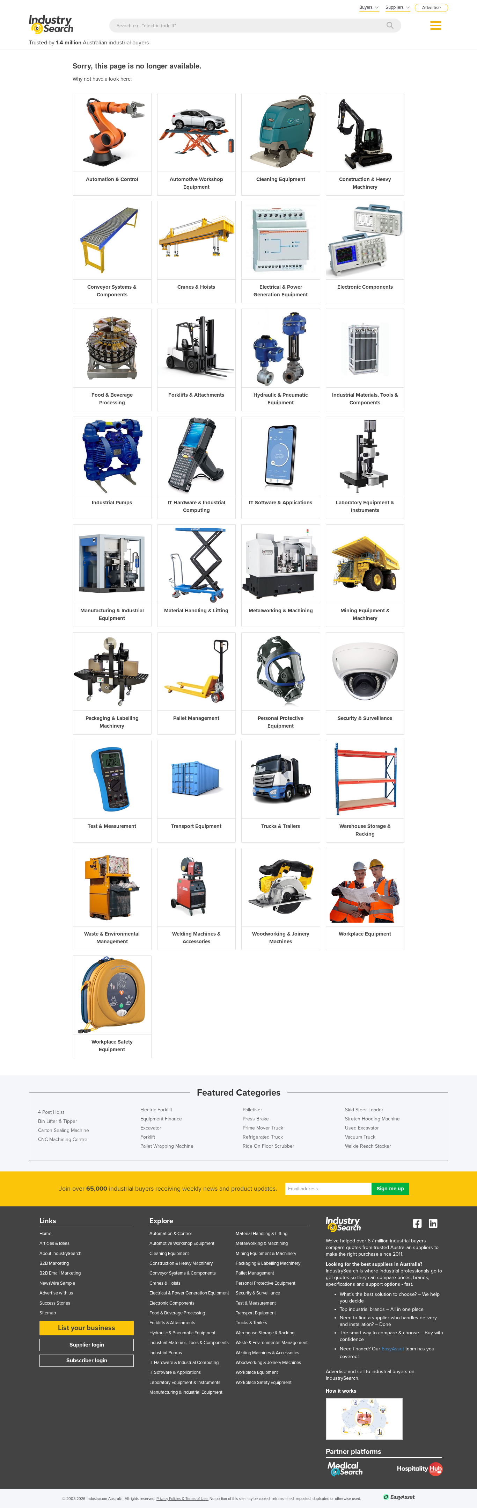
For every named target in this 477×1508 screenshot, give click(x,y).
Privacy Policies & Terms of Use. (182, 1498)
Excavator (150, 1128)
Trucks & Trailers (251, 1323)
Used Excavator (362, 1128)
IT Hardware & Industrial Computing (184, 1362)
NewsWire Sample (57, 1283)
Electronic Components (172, 1303)
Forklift (147, 1137)
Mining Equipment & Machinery (266, 1253)
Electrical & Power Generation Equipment (189, 1293)
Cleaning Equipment (169, 1253)
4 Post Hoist (51, 1112)
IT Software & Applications (175, 1372)
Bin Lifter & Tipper (57, 1121)
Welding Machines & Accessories (267, 1353)
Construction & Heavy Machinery (181, 1263)
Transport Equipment (256, 1313)
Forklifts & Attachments (172, 1323)
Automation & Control (170, 1233)
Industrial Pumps (165, 1353)
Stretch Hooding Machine (372, 1119)
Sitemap (47, 1313)
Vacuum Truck (360, 1137)
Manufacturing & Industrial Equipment (185, 1392)
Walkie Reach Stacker (368, 1146)
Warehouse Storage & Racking (265, 1333)
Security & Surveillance (258, 1293)
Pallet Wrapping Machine (166, 1146)
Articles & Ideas (54, 1243)
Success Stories (54, 1303)
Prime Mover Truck (263, 1128)
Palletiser (252, 1110)
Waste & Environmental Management (272, 1342)
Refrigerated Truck (263, 1137)
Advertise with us (56, 1293)
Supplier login (86, 1344)
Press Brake (256, 1119)
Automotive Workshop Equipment (181, 1243)
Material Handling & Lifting (261, 1233)
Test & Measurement (256, 1303)
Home (45, 1233)
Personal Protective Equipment (265, 1283)
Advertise (431, 7)
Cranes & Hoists (165, 1283)
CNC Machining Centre (62, 1139)
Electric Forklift (156, 1110)
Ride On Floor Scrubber (268, 1146)
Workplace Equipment (257, 1372)
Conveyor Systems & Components (182, 1273)
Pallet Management (255, 1273)
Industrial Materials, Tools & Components (189, 1342)
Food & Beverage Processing (177, 1313)
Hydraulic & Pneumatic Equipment (182, 1333)
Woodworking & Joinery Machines (268, 1362)
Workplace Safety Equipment (264, 1382)
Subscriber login (86, 1360)
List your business (86, 1328)
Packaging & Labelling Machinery (268, 1263)
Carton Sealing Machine (63, 1130)
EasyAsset (393, 1349)
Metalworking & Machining (262, 1243)
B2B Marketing (54, 1263)
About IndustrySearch (60, 1253)
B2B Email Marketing (60, 1273)
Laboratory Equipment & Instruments (184, 1382)
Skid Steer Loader (364, 1110)
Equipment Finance (161, 1119)
